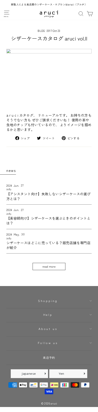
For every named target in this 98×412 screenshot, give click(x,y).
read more (49, 266)
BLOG (41, 31)
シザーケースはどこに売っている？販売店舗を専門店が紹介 (48, 245)
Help (48, 314)
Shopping (48, 301)
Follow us (48, 343)
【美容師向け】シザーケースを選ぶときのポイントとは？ (48, 220)
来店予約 (49, 357)
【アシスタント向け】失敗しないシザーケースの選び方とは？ (48, 196)
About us (48, 329)
